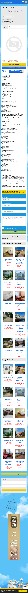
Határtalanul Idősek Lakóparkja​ (8, 376)
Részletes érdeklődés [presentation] (20, 27)
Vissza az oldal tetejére (15, 474)
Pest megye (4, 12)
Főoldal (3, 10)
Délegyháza (10, 12)
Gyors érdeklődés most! (14, 64)
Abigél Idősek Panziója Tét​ (8, 260)
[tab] (5, 27)
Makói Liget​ (8, 303)
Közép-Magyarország (18, 10)
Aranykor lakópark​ (19, 283)
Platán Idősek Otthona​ (8, 351)
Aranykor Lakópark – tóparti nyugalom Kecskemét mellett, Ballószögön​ (20, 327)
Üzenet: (4, 215)
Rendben (22, 590)
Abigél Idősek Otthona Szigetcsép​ (8, 463)
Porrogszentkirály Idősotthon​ (20, 462)
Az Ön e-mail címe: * (6, 209)
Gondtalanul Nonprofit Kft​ (8, 324)
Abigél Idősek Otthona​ (19, 441)
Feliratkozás (14, 490)
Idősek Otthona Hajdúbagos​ (20, 351)
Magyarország (9, 10)
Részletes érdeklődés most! (14, 67)
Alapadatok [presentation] (5, 27)
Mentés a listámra (7, 16)
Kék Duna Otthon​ (8, 283)
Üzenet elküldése (14, 231)
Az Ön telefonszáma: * (7, 203)
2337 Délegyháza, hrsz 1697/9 (8, 75)
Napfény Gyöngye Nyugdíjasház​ (20, 304)
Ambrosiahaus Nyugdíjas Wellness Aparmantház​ (20, 261)
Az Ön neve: (5, 197)
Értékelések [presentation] (11, 27)
